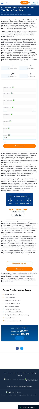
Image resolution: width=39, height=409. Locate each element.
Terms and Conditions (6, 395)
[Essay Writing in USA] (32, 380)
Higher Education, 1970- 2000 (13, 312)
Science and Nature (10, 297)
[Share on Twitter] (21, 348)
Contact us (19, 269)
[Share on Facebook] (17, 348)
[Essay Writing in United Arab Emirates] (14, 379)
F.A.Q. (34, 373)
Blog (31, 373)
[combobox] (19, 97)
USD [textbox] (5, 138)
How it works (10, 373)
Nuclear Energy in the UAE (12, 309)
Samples (16, 373)
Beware (21, 373)
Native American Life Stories (13, 300)
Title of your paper (7, 87)
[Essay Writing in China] (31, 379)
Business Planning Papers (12, 303)
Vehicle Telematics (10, 294)
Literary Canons (9, 318)
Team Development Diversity (13, 320)
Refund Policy (25, 395)
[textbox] (19, 96)
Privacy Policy (17, 395)
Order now (24, 2)
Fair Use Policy (34, 395)
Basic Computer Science (12, 306)
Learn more (19, 338)
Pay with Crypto (16, 392)
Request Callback (19, 264)
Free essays (26, 373)
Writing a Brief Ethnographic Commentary (17, 315)
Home (4, 373)
